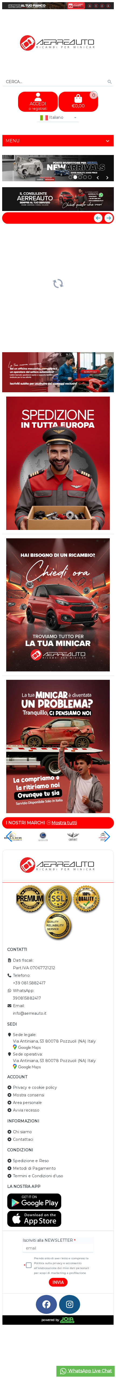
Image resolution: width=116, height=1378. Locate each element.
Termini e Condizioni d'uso (38, 1175)
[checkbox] (29, 1265)
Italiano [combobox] (55, 117)
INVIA (58, 1282)
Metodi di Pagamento (34, 1168)
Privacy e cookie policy (35, 1087)
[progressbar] (58, 283)
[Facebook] (46, 1304)
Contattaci (23, 1139)
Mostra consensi (28, 1095)
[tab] (58, 140)
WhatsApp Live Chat (89, 1370)
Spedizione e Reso (31, 1160)
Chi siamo (22, 1131)
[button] (97, 177)
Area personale (27, 1102)
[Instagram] (69, 1304)
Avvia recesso (26, 1110)
